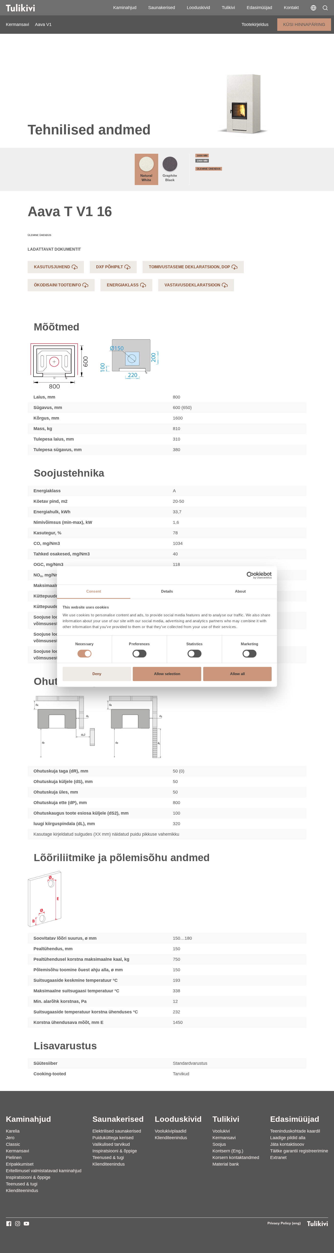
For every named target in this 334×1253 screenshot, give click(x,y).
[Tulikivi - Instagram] (18, 1224)
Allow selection (167, 674)
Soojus (219, 1144)
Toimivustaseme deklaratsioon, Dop (189, 267)
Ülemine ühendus (209, 168)
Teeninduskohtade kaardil (295, 1131)
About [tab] (240, 591)
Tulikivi (228, 7)
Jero (10, 1137)
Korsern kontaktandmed (235, 1157)
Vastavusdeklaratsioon (192, 285)
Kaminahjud (124, 7)
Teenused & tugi (21, 1184)
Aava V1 (43, 24)
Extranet (278, 1157)
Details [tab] (167, 591)
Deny (96, 674)
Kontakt (291, 7)
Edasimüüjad (259, 7)
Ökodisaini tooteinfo (57, 285)
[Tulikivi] (26, 8)
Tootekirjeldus (255, 24)
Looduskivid (198, 7)
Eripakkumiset (19, 1164)
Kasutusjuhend (52, 267)
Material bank (225, 1164)
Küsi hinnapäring (304, 24)
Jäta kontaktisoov (287, 1144)
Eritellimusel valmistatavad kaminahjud (43, 1170)
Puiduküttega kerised (113, 1137)
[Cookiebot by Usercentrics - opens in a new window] (250, 575)
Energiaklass (123, 285)
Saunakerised (161, 7)
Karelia (13, 1131)
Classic (13, 1144)
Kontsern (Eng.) (227, 1150)
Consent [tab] (93, 591)
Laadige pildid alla (287, 1137)
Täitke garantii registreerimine (299, 1150)
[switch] (139, 653)
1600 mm (202, 155)
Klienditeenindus (22, 1190)
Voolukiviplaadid (170, 1131)
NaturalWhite (146, 178)
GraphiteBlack (170, 178)
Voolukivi (221, 1131)
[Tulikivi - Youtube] (26, 1224)
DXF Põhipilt (109, 267)
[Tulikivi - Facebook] (9, 1224)
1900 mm (202, 160)
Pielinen (14, 1157)
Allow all (237, 674)
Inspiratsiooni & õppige (28, 1177)
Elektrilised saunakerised (116, 1131)
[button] (325, 8)
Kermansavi (17, 24)
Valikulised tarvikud (111, 1144)
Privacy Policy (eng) (284, 1223)
